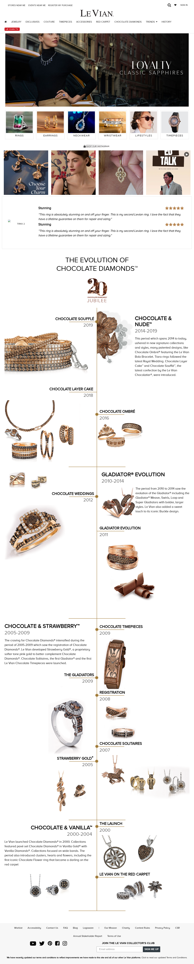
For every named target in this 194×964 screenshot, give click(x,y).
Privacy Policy (162, 928)
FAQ (65, 928)
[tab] (19, 125)
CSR (177, 928)
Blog (75, 928)
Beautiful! (45, 208)
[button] (10, 67)
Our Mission (110, 928)
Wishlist (18, 928)
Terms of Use (114, 936)
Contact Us (52, 928)
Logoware (88, 928)
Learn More (26, 172)
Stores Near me (16, 5)
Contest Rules (142, 928)
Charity (126, 928)
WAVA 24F (21, 224)
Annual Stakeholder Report (87, 936)
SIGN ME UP (151, 949)
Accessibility (34, 928)
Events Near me (37, 5)
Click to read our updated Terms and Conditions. (164, 957)
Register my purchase (60, 5)
